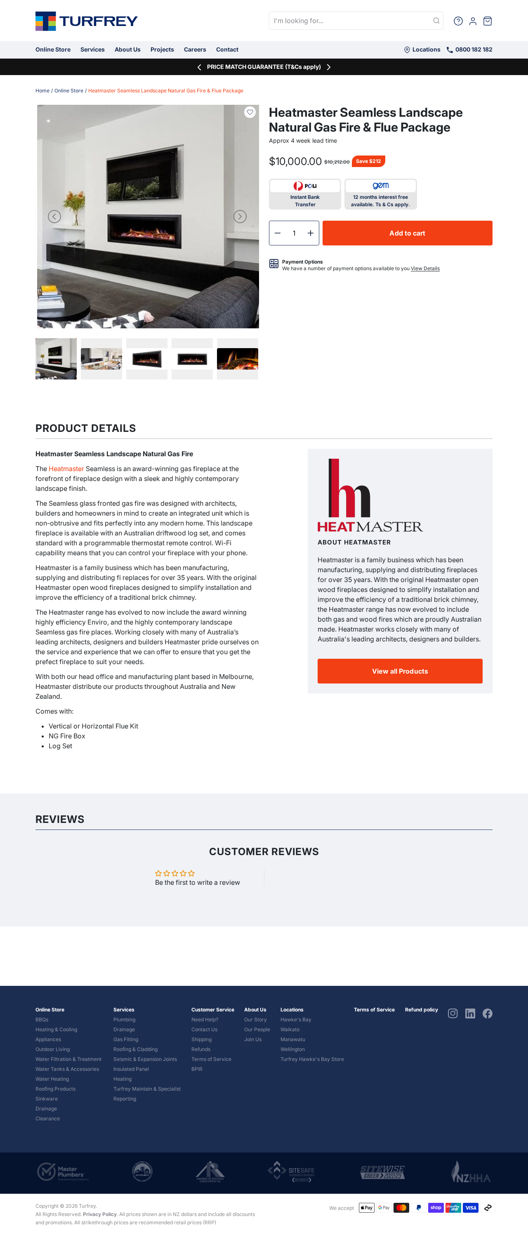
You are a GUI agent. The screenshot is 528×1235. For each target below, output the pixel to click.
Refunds (200, 1049)
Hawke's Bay (295, 1019)
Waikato (289, 1029)
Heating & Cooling (56, 1029)
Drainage (46, 1108)
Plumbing (124, 1019)
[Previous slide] (54, 216)
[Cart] (488, 20)
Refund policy (421, 1009)
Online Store (53, 49)
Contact (227, 49)
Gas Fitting (125, 1039)
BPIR (197, 1069)
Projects (162, 49)
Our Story (255, 1019)
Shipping (201, 1039)
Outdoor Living (52, 1049)
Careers (195, 49)
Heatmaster (65, 468)
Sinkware (46, 1099)
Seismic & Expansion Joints (145, 1059)
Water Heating (52, 1079)
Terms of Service (211, 1059)
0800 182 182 (473, 49)
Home (42, 90)
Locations (426, 49)
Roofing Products (55, 1089)
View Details (425, 268)
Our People (257, 1029)
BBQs (41, 1019)
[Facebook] (488, 1013)
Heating (122, 1079)
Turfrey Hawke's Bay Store (312, 1059)
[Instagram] (453, 1013)
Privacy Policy (100, 1214)
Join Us (253, 1039)
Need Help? (204, 1019)
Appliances (48, 1039)
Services (92, 49)
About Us (128, 49)
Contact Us (204, 1029)
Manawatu (292, 1039)
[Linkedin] (470, 1013)
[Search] (436, 21)
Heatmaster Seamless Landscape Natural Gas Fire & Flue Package (165, 90)
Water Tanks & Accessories (67, 1069)
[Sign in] (473, 20)
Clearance (47, 1118)
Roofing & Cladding (135, 1049)
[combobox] (356, 21)
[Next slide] (240, 216)
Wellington (292, 1049)
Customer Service (212, 1009)
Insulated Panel (131, 1069)
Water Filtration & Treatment (68, 1059)
